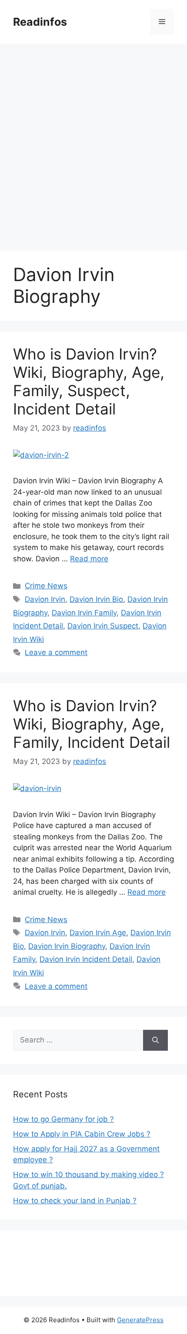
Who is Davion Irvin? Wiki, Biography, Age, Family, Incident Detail (91, 723)
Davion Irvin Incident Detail (86, 959)
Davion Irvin (45, 599)
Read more (89, 558)
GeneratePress (140, 1320)
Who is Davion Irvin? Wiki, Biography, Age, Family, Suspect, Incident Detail (88, 381)
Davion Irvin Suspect (102, 625)
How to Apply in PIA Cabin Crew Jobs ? (81, 1134)
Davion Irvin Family (84, 612)
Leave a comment (56, 652)
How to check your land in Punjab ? (75, 1200)
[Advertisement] (93, 141)
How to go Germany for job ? (63, 1119)
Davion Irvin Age (98, 932)
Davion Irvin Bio (96, 599)
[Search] (155, 1040)
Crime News (46, 585)
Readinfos (40, 21)
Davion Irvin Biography (66, 946)
